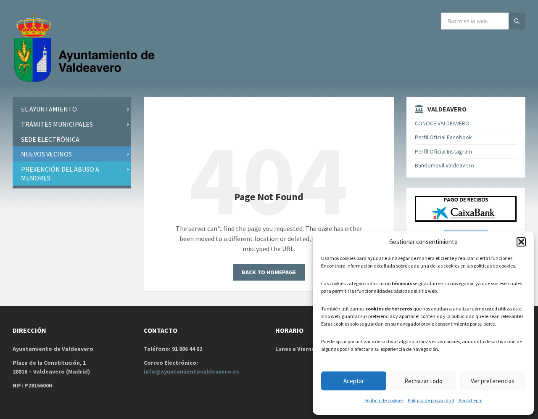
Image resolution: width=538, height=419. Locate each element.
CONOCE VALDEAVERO (442, 123)
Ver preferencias (492, 381)
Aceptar (353, 381)
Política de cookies (384, 400)
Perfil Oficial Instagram (443, 151)
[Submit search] (517, 21)
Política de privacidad (431, 400)
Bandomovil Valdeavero (444, 165)
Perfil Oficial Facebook (443, 137)
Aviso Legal (471, 400)
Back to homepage (269, 272)
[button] (521, 242)
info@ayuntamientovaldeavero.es (191, 371)
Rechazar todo (423, 381)
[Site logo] (86, 80)
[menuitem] (72, 109)
